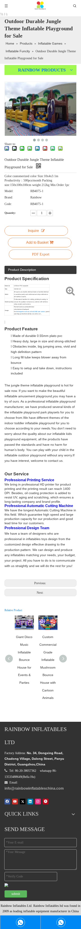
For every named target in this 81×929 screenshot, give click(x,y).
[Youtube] (15, 801)
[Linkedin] (30, 801)
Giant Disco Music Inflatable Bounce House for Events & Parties (24, 659)
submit (15, 894)
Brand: (8, 197)
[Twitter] (22, 801)
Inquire (33, 231)
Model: (9, 191)
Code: (8, 204)
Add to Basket (37, 242)
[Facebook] (7, 801)
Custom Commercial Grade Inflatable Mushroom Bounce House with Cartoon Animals (47, 667)
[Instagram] (38, 801)
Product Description (22, 270)
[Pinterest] (45, 801)
